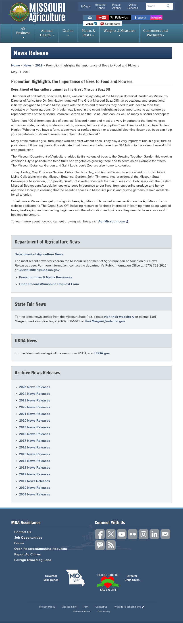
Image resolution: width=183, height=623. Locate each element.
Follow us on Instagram (156, 17)
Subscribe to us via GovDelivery (110, 23)
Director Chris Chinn (132, 578)
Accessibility (69, 607)
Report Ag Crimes (27, 554)
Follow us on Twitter (120, 17)
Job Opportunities (28, 537)
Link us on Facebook (100, 534)
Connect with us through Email (165, 534)
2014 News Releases (34, 461)
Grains (68, 31)
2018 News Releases (34, 434)
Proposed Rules (81, 611)
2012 (38, 65)
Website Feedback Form (127, 607)
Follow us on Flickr (132, 534)
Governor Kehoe (100, 6)
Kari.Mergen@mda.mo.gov (105, 321)
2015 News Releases (34, 454)
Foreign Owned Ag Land (32, 560)
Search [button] (169, 7)
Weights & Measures (119, 31)
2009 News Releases (34, 494)
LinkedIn (91, 23)
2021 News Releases (34, 414)
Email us (89, 17)
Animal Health (46, 33)
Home (15, 65)
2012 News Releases (34, 474)
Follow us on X (111, 534)
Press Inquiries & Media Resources (45, 277)
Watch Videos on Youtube (102, 17)
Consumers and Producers (155, 33)
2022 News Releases (34, 407)
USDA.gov (102, 353)
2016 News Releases (34, 447)
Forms (19, 543)
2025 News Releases (34, 387)
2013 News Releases (34, 467)
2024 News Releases (34, 393)
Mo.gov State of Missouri (75, 578)
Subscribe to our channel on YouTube (122, 534)
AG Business (23, 31)
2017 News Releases (34, 440)
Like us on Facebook (140, 17)
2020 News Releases (34, 420)
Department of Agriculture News (39, 254)
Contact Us (22, 532)
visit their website (117, 316)
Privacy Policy (47, 607)
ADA (86, 607)
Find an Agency (116, 6)
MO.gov (86, 6)
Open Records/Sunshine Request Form (49, 284)
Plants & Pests (88, 33)
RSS (111, 545)
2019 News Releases (34, 427)
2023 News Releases (34, 400)
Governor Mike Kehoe (51, 578)
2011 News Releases (34, 481)
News (27, 65)
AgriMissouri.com (111, 221)
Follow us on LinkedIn (154, 534)
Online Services (132, 6)
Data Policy (104, 611)
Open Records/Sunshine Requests (40, 548)
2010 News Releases (34, 487)
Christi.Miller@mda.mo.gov (39, 270)
